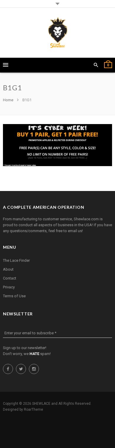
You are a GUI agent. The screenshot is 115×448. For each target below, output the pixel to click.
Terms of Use (14, 296)
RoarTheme (33, 409)
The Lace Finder (16, 260)
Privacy (9, 287)
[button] (96, 65)
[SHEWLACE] (58, 33)
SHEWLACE (41, 404)
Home (8, 100)
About (8, 269)
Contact (9, 278)
